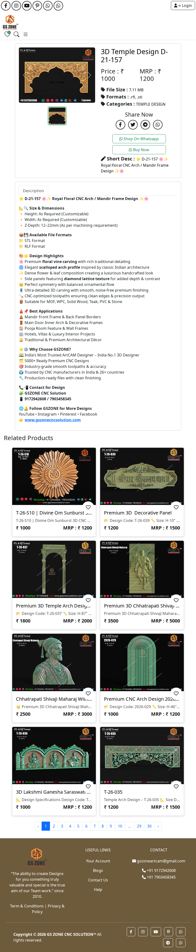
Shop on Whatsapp (141, 138)
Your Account (98, 861)
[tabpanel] (98, 309)
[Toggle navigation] (16, 34)
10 (120, 826)
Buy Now (140, 149)
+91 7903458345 (161, 877)
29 (139, 826)
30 (149, 826)
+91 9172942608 (161, 870)
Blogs (98, 870)
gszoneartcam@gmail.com (161, 861)
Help (98, 889)
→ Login (184, 5)
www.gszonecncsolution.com (53, 419)
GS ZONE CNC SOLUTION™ (71, 934)
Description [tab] (33, 190)
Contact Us (98, 880)
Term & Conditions (27, 906)
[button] (131, 931)
